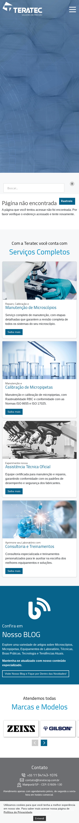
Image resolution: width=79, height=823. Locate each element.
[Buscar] (59, 187)
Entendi (39, 818)
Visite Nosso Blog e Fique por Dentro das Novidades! (36, 673)
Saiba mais (14, 332)
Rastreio (66, 201)
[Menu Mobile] (72, 9)
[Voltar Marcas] (44, 743)
